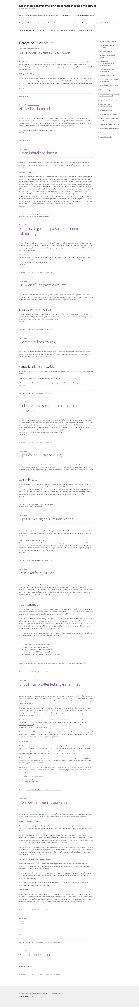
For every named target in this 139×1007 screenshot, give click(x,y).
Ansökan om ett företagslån (85, 15)
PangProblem (39, 214)
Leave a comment (33, 48)
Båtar (27, 216)
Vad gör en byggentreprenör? (108, 41)
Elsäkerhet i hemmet (35, 108)
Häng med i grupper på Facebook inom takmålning (48, 231)
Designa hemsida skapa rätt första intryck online (35, 23)
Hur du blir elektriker (34, 954)
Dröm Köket (38, 507)
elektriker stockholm (61, 621)
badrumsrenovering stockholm (39, 852)
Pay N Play (47, 78)
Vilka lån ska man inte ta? (87, 30)
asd (21, 922)
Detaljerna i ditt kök (28, 507)
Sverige (87, 758)
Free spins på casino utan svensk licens (66, 23)
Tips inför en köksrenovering (40, 455)
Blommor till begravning (37, 341)
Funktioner (33, 216)
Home (21, 15)
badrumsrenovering (49, 545)
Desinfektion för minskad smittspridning (107, 70)
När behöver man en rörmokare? (109, 128)
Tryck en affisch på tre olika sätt (42, 284)
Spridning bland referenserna (108, 114)
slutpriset (25, 899)
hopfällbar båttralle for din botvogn (40, 199)
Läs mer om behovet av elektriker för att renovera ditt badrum (57, 6)
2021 (23, 216)
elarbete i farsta (60, 633)
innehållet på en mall (60, 317)
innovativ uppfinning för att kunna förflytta (45, 163)
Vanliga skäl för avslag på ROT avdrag (63, 30)
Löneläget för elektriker (36, 572)
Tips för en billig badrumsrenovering (46, 518)
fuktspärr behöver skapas (27, 878)
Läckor (115, 23)
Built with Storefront (26, 996)
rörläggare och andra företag (49, 748)
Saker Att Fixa (29, 96)
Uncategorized (48, 504)
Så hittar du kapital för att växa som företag (33, 30)
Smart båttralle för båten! (38, 152)
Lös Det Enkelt (30, 214)
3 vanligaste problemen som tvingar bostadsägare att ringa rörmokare (49, 15)
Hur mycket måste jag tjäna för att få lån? (96, 23)
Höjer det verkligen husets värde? (44, 802)
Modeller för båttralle (43, 216)
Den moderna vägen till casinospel (45, 52)
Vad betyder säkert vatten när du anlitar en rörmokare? (50, 408)
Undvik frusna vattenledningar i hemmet (49, 684)
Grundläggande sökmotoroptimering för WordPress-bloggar (107, 63)
